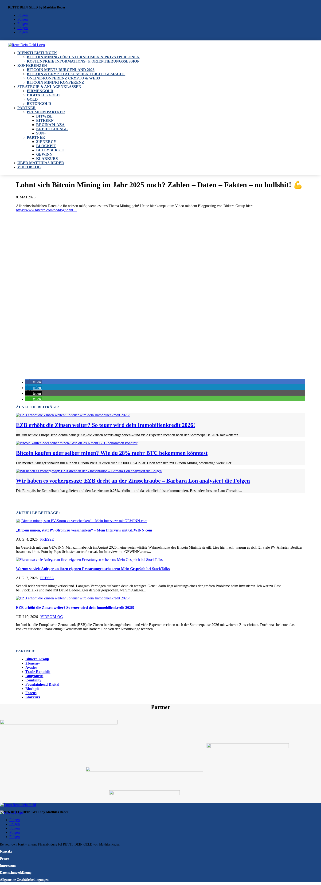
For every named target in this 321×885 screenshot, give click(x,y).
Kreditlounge (52, 129)
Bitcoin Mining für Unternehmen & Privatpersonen (83, 57)
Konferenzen (32, 65)
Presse (47, 539)
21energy (46, 142)
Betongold (39, 104)
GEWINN (44, 154)
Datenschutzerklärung (15, 872)
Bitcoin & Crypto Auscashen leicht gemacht (76, 74)
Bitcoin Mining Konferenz (55, 82)
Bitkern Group (37, 659)
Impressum (8, 865)
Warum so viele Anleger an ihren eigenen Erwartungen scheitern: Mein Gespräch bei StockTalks (93, 569)
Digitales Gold (43, 95)
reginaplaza (50, 125)
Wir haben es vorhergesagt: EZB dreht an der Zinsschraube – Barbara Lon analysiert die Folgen (133, 481)
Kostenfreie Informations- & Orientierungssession (83, 61)
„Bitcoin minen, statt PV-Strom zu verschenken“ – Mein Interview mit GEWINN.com (84, 530)
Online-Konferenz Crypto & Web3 (63, 78)
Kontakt (6, 851)
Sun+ (41, 133)
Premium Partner (46, 112)
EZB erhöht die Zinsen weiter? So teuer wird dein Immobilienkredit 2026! (105, 425)
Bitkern (45, 120)
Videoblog (29, 167)
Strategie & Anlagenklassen (49, 87)
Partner (26, 108)
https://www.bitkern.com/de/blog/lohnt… (46, 210)
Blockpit (46, 146)
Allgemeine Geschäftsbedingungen (24, 879)
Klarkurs (47, 159)
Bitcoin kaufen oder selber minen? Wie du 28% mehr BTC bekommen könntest (111, 453)
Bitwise (44, 116)
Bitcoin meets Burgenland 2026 (60, 70)
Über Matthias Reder (40, 163)
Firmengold (40, 91)
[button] (33, 382)
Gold (32, 99)
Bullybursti (50, 150)
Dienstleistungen (37, 53)
